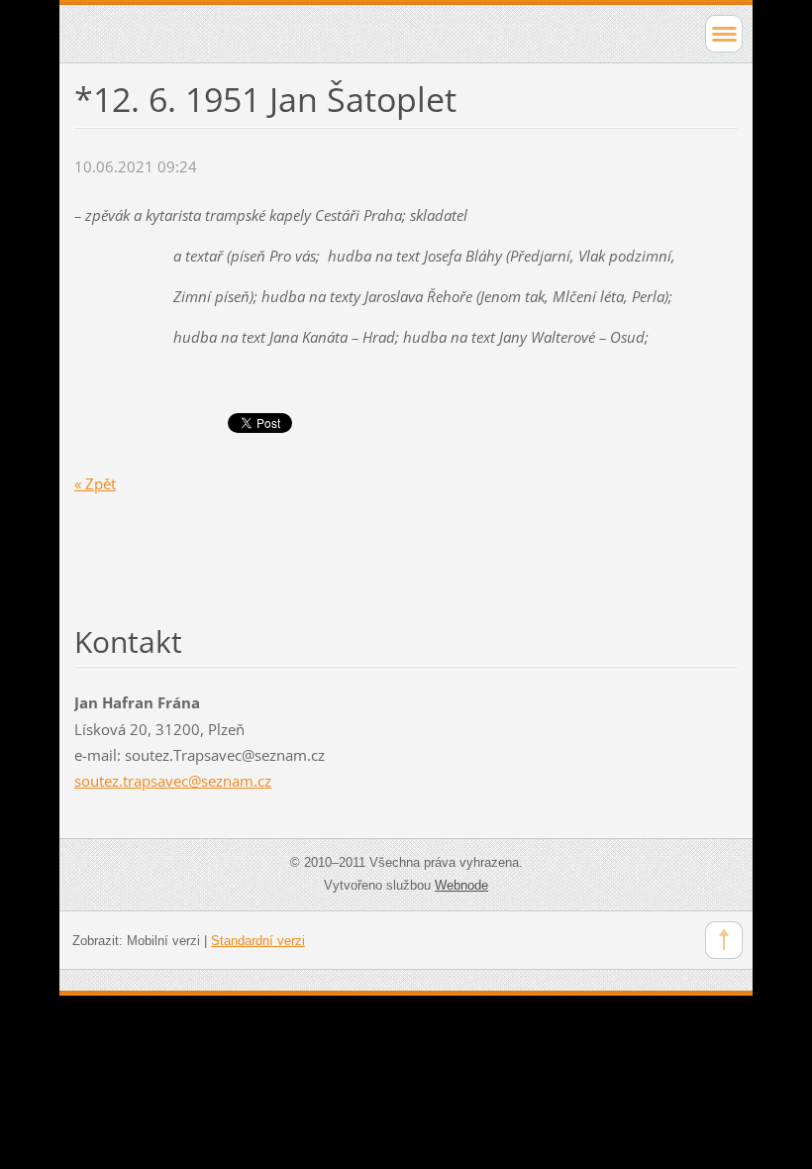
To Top (724, 940)
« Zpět (95, 483)
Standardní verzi (258, 940)
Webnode (461, 885)
